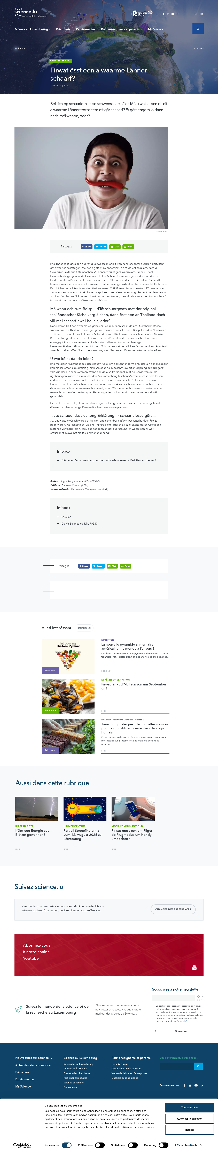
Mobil (127, 826)
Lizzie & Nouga (120, 1064)
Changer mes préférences (173, 909)
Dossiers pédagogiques (125, 1078)
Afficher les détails (186, 1145)
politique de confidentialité (174, 1021)
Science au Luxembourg (31, 29)
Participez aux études (75, 1078)
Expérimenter (85, 29)
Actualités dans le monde (33, 1065)
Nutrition (107, 640)
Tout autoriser (189, 1107)
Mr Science (155, 29)
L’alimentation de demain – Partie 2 (122, 719)
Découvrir (63, 29)
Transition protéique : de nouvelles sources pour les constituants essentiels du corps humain (134, 728)
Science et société (74, 1082)
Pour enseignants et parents (120, 29)
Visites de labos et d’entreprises (129, 1073)
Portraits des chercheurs (77, 1073)
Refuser (189, 1129)
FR (201, 14)
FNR (66, 85)
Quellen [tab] (66, 517)
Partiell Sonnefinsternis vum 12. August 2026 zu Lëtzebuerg (83, 835)
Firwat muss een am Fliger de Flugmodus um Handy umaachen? (132, 835)
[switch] (100, 1145)
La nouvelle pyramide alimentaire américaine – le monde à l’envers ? (127, 647)
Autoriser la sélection (189, 1118)
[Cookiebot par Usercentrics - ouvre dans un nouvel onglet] (22, 1145)
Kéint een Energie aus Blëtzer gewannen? (32, 833)
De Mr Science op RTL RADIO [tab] (79, 524)
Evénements (70, 1087)
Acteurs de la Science (75, 1068)
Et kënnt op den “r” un (115, 679)
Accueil (200, 48)
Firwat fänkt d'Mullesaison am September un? (133, 686)
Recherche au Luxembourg (78, 1064)
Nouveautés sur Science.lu (33, 1058)
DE (196, 14)
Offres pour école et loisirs (126, 1068)
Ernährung (84, 628)
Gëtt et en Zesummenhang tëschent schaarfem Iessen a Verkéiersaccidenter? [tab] (108, 460)
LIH (103, 671)
